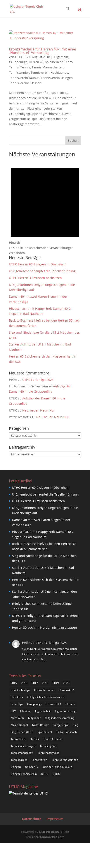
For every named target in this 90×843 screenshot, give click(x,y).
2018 (45, 683)
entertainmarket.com (48, 837)
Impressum (55, 819)
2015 (14, 683)
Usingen (16, 767)
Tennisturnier (19, 72)
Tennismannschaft (22, 753)
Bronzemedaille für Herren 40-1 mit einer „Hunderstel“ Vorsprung (42, 51)
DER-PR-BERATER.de (54, 832)
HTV (13, 711)
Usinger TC (32, 767)
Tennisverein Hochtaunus (49, 72)
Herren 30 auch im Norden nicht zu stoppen (44, 627)
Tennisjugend (48, 746)
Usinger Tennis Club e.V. (57, 767)
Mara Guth (17, 718)
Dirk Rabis (17, 697)
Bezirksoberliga (20, 690)
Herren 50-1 (54, 704)
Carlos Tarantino (44, 690)
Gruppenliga (18, 62)
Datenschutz (31, 819)
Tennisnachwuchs (48, 753)
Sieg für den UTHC (22, 732)
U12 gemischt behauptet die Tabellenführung (42, 271)
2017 (35, 683)
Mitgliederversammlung (59, 718)
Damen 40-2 (66, 690)
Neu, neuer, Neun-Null (38, 410)
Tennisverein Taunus (24, 78)
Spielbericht (54, 62)
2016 (24, 683)
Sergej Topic (61, 725)
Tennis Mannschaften (48, 67)
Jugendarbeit (43, 711)
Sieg (75, 725)
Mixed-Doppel (19, 725)
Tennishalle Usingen (23, 746)
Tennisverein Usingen (57, 78)
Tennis (25, 67)
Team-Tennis (18, 739)
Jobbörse (25, 711)
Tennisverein (39, 760)
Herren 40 (36, 62)
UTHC (19, 57)
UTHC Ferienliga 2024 (38, 380)
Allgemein (61, 57)
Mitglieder (34, 718)
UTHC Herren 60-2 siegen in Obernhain (37, 264)
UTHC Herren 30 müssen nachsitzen (35, 278)
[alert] (45, 207)
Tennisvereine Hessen (25, 83)
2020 (66, 683)
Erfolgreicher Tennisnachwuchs (46, 697)
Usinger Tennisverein (24, 774)
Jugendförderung (65, 711)
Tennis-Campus (52, 739)
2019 (56, 683)
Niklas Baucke (40, 725)
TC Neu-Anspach (66, 732)
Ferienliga (17, 704)
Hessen (70, 704)
